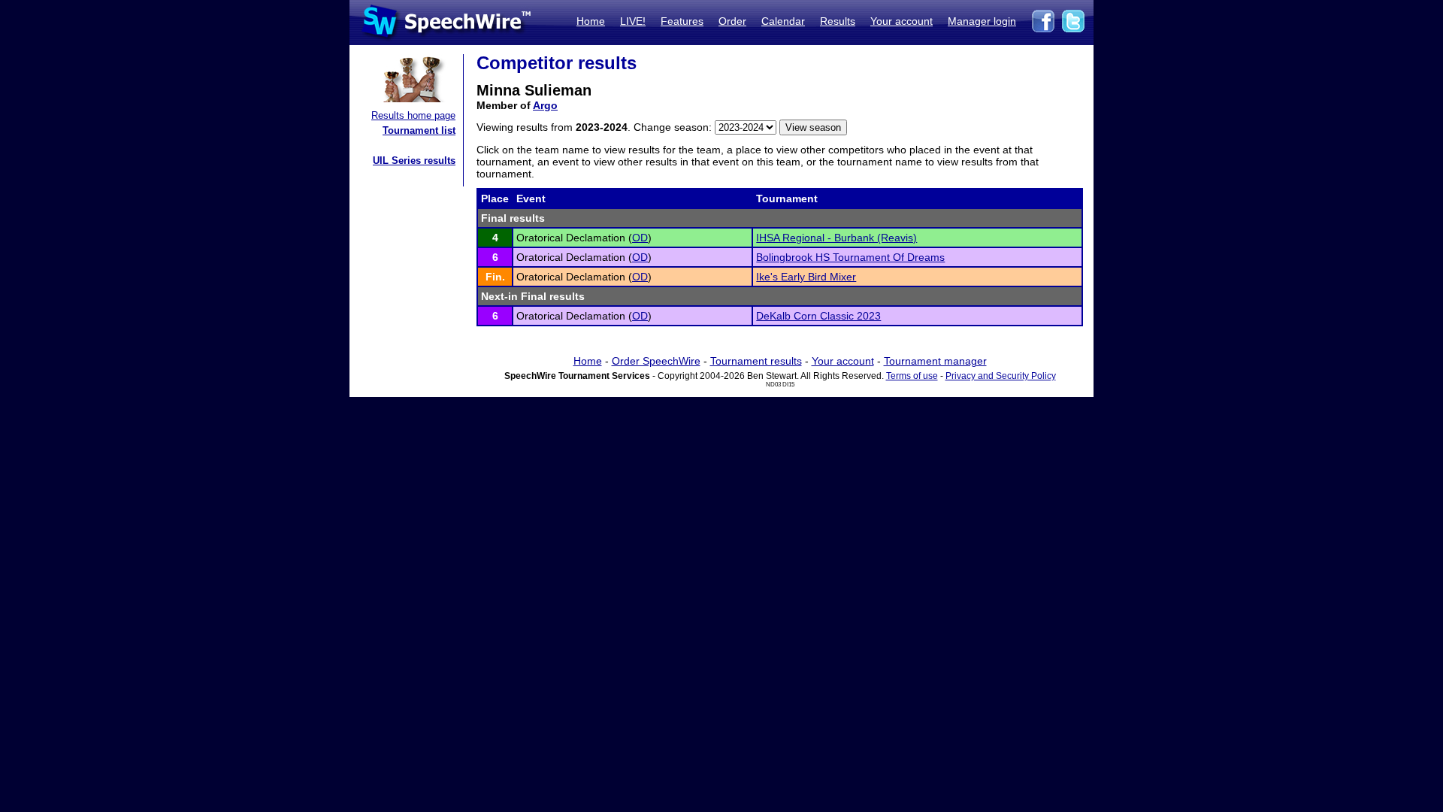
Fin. (495, 277)
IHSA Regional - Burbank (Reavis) (836, 238)
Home (590, 21)
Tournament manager (935, 361)
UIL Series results (414, 160)
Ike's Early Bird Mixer (806, 277)
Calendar (783, 21)
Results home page (413, 115)
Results (837, 21)
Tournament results (756, 361)
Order (732, 21)
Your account (901, 21)
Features (682, 21)
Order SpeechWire (656, 361)
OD (640, 238)
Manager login (982, 21)
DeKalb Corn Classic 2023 (818, 316)
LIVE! (633, 21)
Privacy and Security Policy (1000, 376)
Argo (545, 105)
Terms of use (912, 376)
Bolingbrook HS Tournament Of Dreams (850, 257)
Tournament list (419, 130)
